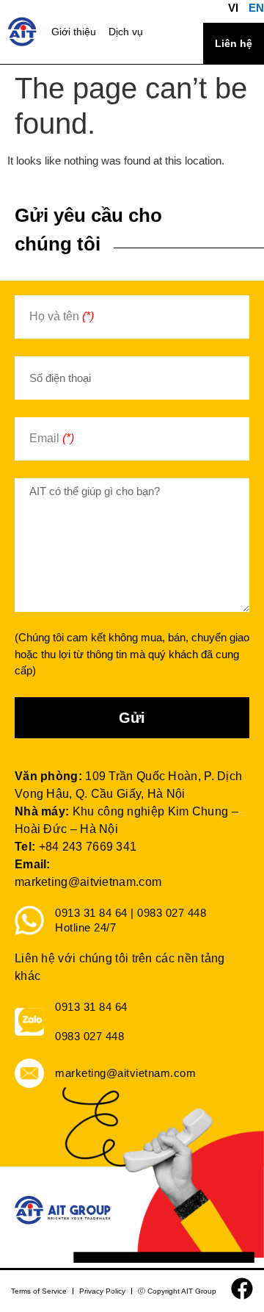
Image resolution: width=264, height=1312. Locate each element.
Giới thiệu (73, 31)
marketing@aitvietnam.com (88, 882)
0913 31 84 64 (91, 1007)
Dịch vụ (126, 31)
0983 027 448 (89, 1036)
